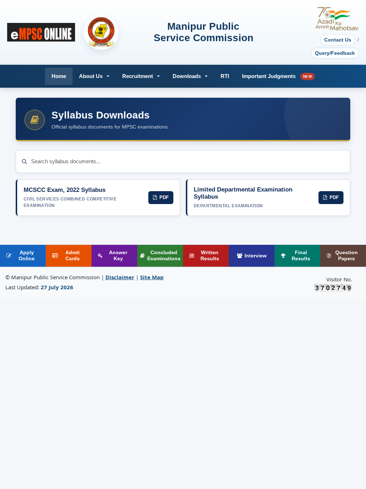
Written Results (210, 256)
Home (58, 76)
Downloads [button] (187, 76)
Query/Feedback (335, 53)
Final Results (301, 256)
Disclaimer (119, 277)
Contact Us (337, 40)
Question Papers (346, 256)
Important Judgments (277, 76)
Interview (255, 255)
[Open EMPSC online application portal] (41, 32)
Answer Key (118, 256)
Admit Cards (72, 256)
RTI (225, 76)
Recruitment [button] (137, 76)
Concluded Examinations (163, 256)
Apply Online (27, 256)
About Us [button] (91, 76)
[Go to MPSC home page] (101, 32)
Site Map (152, 277)
